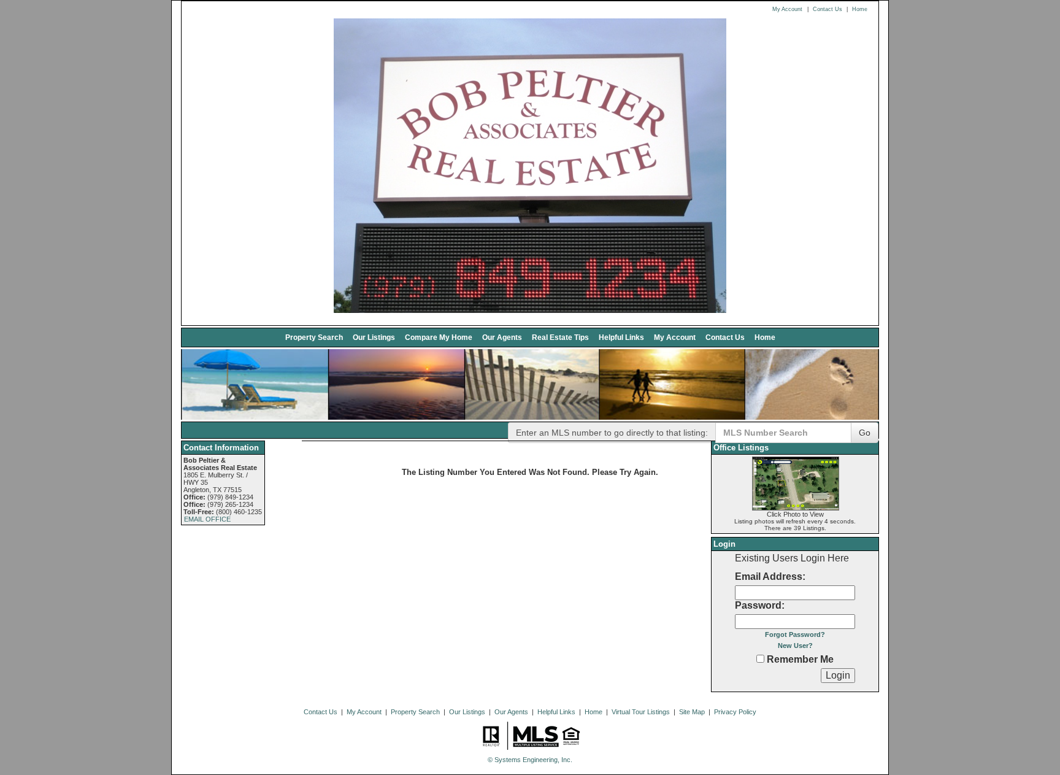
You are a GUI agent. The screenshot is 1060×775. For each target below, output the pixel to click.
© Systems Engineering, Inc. (530, 759)
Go (864, 433)
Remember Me (799, 659)
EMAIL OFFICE (207, 519)
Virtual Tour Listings (641, 711)
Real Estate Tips (560, 337)
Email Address (768, 576)
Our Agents (502, 337)
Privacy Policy (735, 711)
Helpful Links (621, 337)
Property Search (314, 337)
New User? (795, 645)
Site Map (692, 711)
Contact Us (827, 9)
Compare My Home (438, 337)
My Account (787, 9)
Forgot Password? (795, 634)
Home (859, 9)
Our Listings (374, 337)
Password (758, 605)
